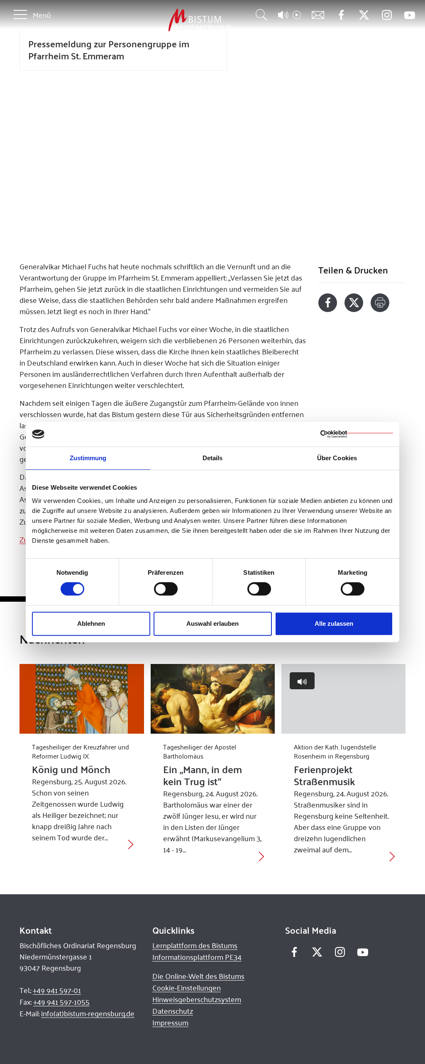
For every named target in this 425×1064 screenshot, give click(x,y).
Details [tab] (213, 457)
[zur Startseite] (156, 20)
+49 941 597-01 (57, 990)
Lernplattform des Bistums (194, 945)
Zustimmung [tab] (88, 457)
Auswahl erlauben (212, 623)
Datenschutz (172, 1011)
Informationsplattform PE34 (197, 957)
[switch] (166, 588)
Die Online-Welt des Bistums (198, 976)
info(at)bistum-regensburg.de (87, 1013)
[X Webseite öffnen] (363, 15)
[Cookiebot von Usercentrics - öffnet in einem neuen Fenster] (356, 434)
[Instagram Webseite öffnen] (386, 15)
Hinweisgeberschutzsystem (196, 999)
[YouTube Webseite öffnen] (409, 14)
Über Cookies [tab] (337, 457)
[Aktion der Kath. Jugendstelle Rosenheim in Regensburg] (343, 699)
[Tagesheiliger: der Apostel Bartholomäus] (213, 699)
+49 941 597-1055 (61, 1002)
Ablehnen (91, 623)
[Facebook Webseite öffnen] (341, 15)
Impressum (170, 1022)
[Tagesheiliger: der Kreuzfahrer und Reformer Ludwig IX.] (82, 699)
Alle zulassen (334, 623)
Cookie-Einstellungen (186, 987)
